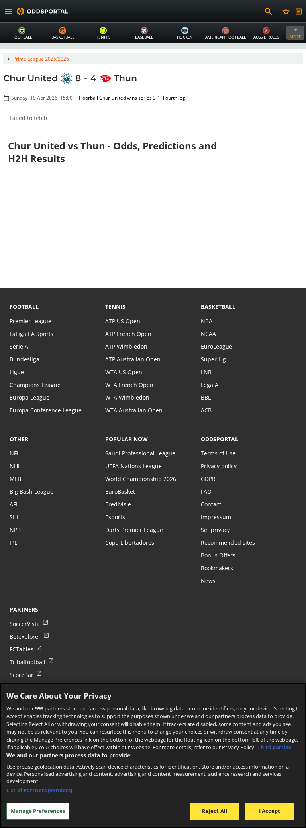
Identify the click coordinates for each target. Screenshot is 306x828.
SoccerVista (25, 624)
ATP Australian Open (133, 359)
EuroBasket (120, 491)
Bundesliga (24, 359)
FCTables (21, 649)
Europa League (29, 397)
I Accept (269, 810)
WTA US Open (123, 372)
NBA (206, 321)
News (208, 581)
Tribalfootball (27, 662)
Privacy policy (219, 466)
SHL (15, 517)
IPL (13, 542)
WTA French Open (129, 384)
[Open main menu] (8, 11)
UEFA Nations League (133, 466)
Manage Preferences (38, 810)
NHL (15, 466)
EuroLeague (216, 346)
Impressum (216, 517)
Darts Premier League (134, 530)
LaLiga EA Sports (31, 333)
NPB (15, 530)
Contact (211, 504)
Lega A (209, 384)
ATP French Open (128, 333)
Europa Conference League (46, 410)
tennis (115, 306)
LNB (206, 372)
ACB (206, 410)
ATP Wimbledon (126, 346)
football (24, 306)
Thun (125, 78)
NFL (15, 453)
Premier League (30, 321)
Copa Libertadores (129, 542)
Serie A (19, 346)
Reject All (214, 810)
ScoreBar (21, 675)
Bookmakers (217, 568)
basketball (218, 306)
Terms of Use (218, 453)
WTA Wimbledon (127, 397)
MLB (15, 479)
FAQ (206, 491)
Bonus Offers (218, 555)
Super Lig (213, 359)
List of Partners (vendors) (39, 790)
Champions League (35, 384)
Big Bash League (31, 491)
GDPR (208, 479)
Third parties (274, 747)
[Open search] (268, 11)
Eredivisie (118, 504)
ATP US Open (122, 321)
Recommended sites (228, 542)
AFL (14, 504)
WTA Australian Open (134, 410)
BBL (206, 397)
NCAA (208, 333)
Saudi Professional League (140, 453)
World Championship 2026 (140, 479)
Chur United (30, 78)
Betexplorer (25, 636)
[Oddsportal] (42, 11)
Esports (115, 517)
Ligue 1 (19, 372)
